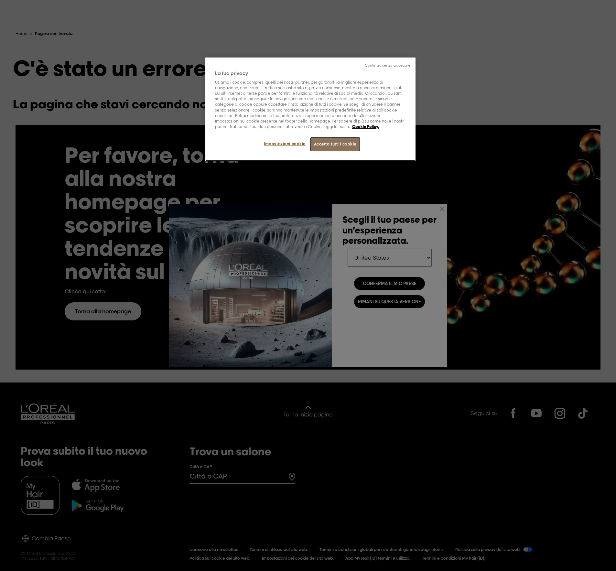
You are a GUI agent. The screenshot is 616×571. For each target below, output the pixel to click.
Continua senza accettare (388, 65)
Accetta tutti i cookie (335, 144)
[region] (310, 109)
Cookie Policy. (365, 126)
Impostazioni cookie (285, 143)
